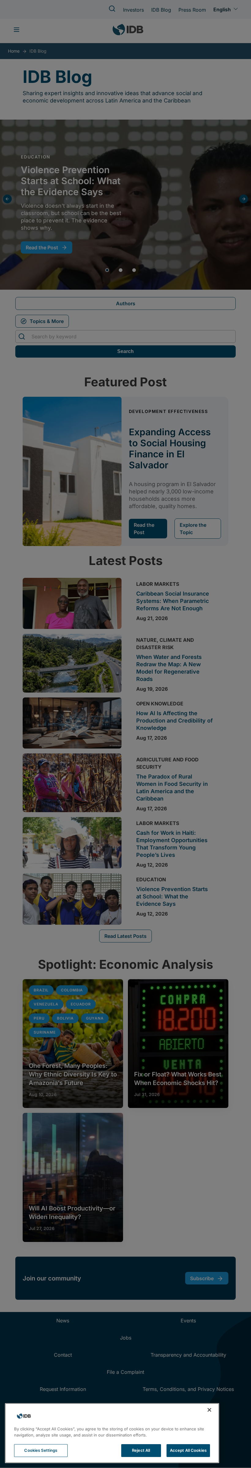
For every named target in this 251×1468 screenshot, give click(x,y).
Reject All (141, 1450)
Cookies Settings (40, 1450)
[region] (112, 1433)
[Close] (209, 1410)
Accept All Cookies (188, 1450)
